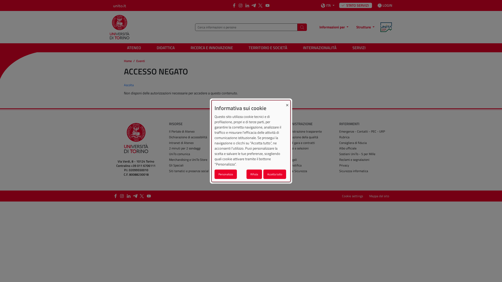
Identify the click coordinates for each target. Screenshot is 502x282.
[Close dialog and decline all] (287, 102)
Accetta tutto (274, 174)
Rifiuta (254, 174)
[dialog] (251, 141)
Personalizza (225, 174)
